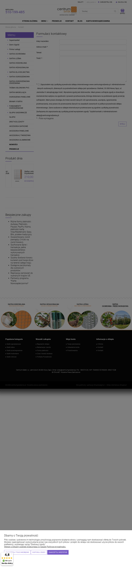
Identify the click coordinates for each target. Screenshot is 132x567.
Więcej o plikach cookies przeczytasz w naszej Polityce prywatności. (35, 546)
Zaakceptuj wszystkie (58, 552)
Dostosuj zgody (38, 552)
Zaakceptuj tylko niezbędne (17, 552)
